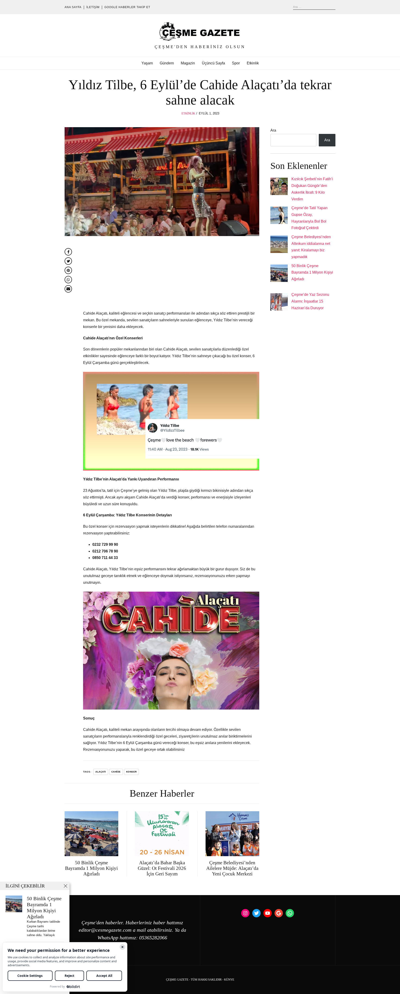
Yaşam (147, 63)
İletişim (93, 7)
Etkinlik (253, 63)
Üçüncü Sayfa (213, 63)
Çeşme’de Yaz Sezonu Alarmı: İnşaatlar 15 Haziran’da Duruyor (310, 301)
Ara (273, 130)
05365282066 (153, 937)
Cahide (116, 771)
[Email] (68, 289)
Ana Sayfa (73, 7)
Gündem (167, 63)
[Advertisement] (171, 275)
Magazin (188, 63)
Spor (236, 63)
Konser (131, 771)
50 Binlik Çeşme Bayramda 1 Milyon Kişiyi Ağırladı (312, 272)
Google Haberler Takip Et (127, 7)
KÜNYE (229, 979)
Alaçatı (100, 771)
